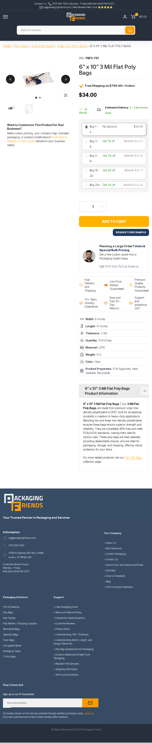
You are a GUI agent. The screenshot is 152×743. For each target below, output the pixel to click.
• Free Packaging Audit (66, 606)
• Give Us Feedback (114, 575)
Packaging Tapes (12, 651)
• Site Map (109, 570)
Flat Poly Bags (43, 46)
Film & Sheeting (11, 606)
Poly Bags (21, 46)
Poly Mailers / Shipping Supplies (20, 623)
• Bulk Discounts (113, 548)
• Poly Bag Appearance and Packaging (73, 649)
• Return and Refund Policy (68, 612)
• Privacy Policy (62, 628)
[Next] (65, 79)
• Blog (107, 581)
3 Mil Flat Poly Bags (72, 46)
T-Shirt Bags (9, 656)
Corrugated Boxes (12, 645)
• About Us (110, 542)
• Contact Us (111, 559)
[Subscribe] (90, 702)
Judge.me (88, 713)
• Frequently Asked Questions (69, 617)
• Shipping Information (66, 669)
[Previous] (10, 79)
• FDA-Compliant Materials (118, 586)
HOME (7, 46)
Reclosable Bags (11, 628)
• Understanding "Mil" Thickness (71, 634)
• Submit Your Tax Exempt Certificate (123, 564)
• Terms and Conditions (66, 674)
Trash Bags (8, 640)
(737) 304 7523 (59, 3)
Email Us (133, 266)
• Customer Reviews (64, 623)
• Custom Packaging (115, 553)
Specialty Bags (10, 634)
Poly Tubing (9, 617)
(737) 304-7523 (115, 266)
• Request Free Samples (66, 663)
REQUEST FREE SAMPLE (131, 232)
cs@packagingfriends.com (57, 7)
